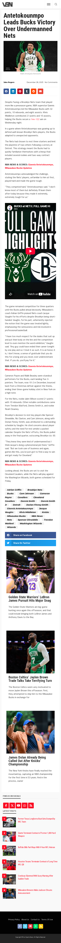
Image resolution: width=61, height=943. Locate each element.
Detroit (16, 505)
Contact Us (35, 919)
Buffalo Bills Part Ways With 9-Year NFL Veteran (36, 847)
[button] (6, 91)
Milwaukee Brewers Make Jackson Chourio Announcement (35, 891)
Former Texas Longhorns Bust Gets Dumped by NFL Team (36, 820)
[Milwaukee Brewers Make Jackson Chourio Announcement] (9, 894)
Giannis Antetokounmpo (20, 508)
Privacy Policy (14, 919)
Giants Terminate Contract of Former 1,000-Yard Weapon (36, 834)
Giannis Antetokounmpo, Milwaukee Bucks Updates (29, 166)
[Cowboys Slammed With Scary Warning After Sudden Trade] (9, 879)
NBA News (37, 516)
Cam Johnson (27, 493)
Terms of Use (47, 919)
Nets (9, 520)
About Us (25, 919)
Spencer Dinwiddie (28, 520)
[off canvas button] (48, 4)
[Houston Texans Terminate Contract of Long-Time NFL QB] (9, 865)
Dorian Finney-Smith (37, 505)
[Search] (55, 4)
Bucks (10, 493)
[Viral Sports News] (7, 4)
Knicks (45, 512)
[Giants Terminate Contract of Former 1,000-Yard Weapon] (9, 837)
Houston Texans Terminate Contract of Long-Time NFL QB (37, 863)
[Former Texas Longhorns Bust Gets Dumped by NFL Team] (9, 822)
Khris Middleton (27, 512)
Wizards (11, 527)
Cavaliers (22, 497)
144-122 (35, 119)
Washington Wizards (31, 523)
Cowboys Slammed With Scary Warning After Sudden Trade (35, 877)
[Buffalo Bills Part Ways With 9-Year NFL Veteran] (9, 851)
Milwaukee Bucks (16, 516)
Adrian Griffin (14, 490)
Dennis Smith (28, 501)
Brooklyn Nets (35, 490)
